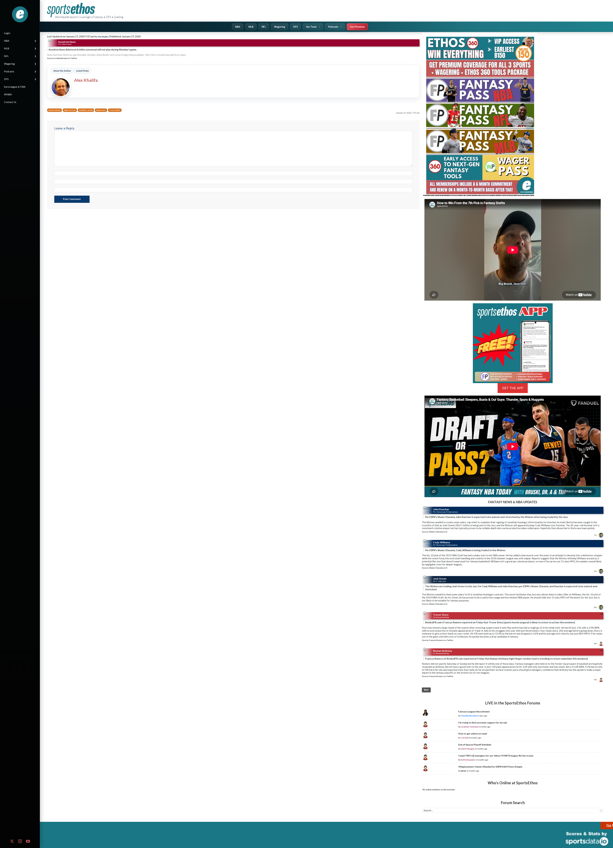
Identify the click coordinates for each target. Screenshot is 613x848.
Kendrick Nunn (86, 110)
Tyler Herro (114, 110)
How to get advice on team (472, 733)
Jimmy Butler (70, 110)
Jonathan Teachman (469, 727)
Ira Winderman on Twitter (65, 58)
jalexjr (463, 771)
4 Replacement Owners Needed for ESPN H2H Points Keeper (490, 766)
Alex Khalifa (103, 36)
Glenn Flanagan (467, 749)
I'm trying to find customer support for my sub (482, 722)
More (426, 690)
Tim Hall (464, 738)
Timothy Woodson (469, 715)
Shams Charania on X (438, 532)
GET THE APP (512, 388)
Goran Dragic (54, 110)
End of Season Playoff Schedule (474, 744)
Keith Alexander (468, 760)
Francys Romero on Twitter (441, 640)
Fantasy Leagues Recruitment (474, 711)
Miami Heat (101, 110)
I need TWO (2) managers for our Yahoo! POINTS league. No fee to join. (496, 755)
